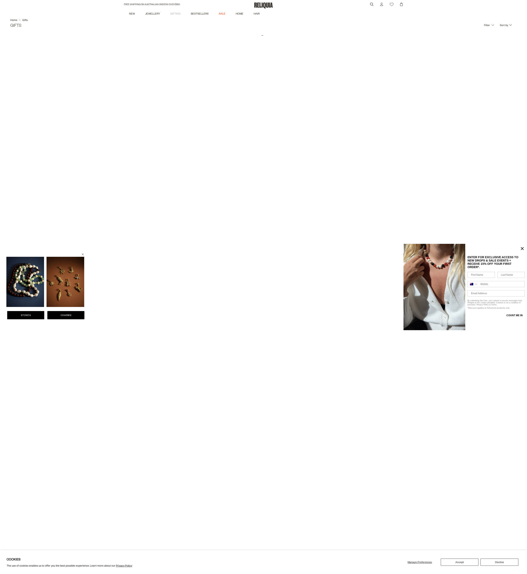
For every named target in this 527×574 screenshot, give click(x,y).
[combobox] (473, 284)
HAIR (257, 13)
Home (13, 20)
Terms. (494, 305)
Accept (459, 562)
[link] (25, 282)
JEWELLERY (152, 13)
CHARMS (66, 315)
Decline (499, 562)
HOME (239, 13)
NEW (132, 13)
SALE (222, 13)
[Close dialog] (522, 248)
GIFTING (175, 13)
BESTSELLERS (200, 13)
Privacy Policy (124, 565)
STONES (26, 315)
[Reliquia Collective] (263, 5)
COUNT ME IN (514, 315)
